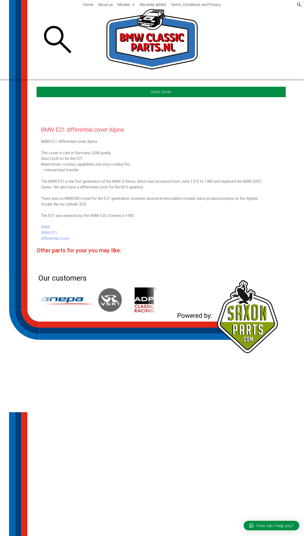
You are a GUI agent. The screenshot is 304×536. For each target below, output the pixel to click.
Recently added (153, 4)
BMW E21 (49, 232)
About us (105, 4)
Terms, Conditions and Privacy (196, 4)
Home (88, 4)
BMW (45, 227)
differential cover (55, 238)
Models (124, 4)
